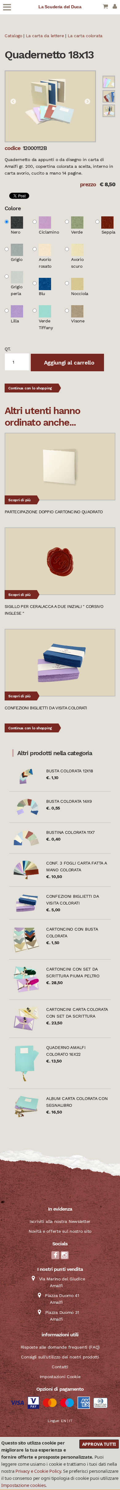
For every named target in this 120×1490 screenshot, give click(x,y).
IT (70, 1421)
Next (87, 102)
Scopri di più (19, 500)
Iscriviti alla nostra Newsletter (60, 1221)
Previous (13, 102)
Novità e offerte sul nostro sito (60, 1231)
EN (63, 1421)
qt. (8, 348)
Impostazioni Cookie (60, 1376)
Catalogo (13, 35)
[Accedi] (115, 7)
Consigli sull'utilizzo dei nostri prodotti (60, 1356)
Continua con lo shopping (30, 388)
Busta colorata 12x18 (69, 770)
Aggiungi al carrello (68, 362)
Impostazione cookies (23, 1485)
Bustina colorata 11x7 (70, 832)
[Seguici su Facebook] (55, 1257)
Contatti (60, 1366)
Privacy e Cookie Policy (38, 1471)
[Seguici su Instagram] (65, 1257)
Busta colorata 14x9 (69, 801)
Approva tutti (99, 1444)
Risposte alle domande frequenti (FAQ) (60, 1347)
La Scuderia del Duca (59, 6)
